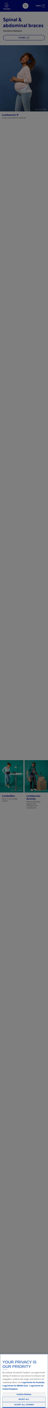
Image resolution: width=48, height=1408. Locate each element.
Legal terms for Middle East (15, 1386)
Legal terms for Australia (33, 1382)
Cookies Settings (24, 1394)
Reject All (24, 1399)
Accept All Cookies (24, 1405)
